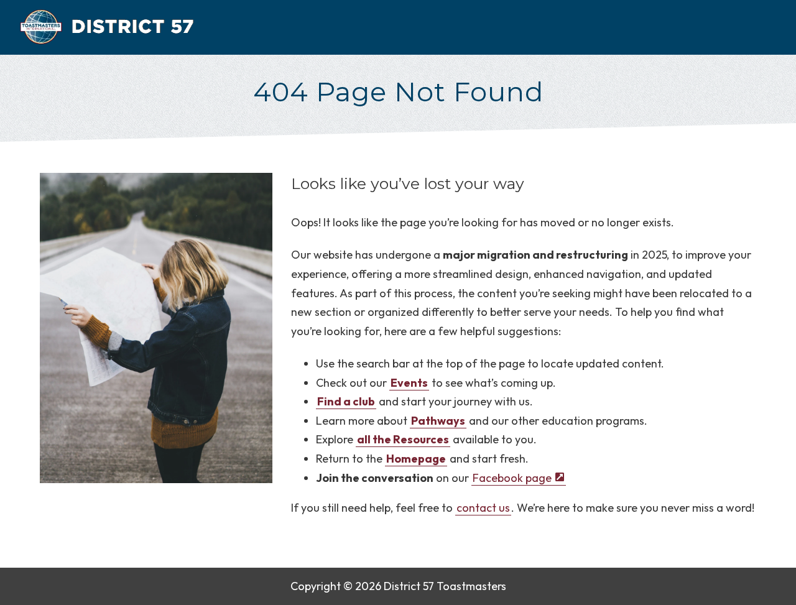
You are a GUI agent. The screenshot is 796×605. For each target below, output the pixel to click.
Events (409, 383)
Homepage (416, 458)
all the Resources (403, 439)
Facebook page (511, 478)
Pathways (438, 420)
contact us (483, 508)
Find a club (346, 401)
